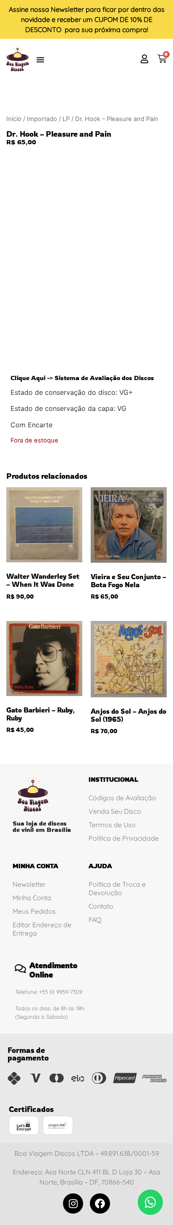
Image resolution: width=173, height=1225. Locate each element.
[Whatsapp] (150, 1202)
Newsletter (67, 9)
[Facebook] (100, 1203)
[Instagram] (73, 1203)
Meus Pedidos (34, 911)
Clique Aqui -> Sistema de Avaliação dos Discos (82, 378)
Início (13, 119)
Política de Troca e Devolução (117, 888)
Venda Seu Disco (115, 811)
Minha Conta (32, 897)
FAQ (95, 919)
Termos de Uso (112, 824)
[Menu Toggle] (40, 59)
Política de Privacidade (124, 838)
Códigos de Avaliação (122, 797)
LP (66, 119)
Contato (101, 906)
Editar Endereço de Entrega (42, 928)
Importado (42, 119)
